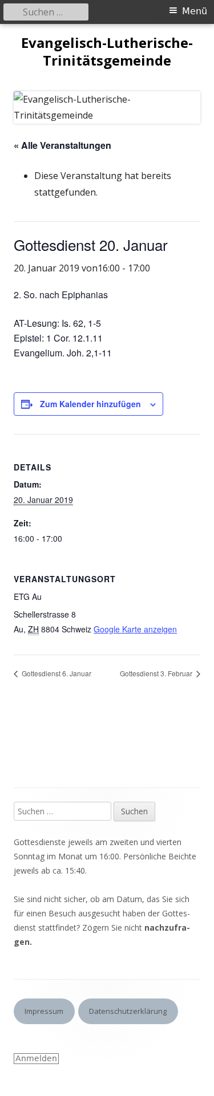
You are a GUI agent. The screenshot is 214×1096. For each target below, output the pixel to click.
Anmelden (36, 1058)
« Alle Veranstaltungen (62, 145)
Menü (194, 11)
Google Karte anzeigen (135, 629)
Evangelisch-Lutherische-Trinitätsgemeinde (107, 52)
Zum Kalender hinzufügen (90, 403)
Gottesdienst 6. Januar (55, 673)
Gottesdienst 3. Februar (157, 673)
